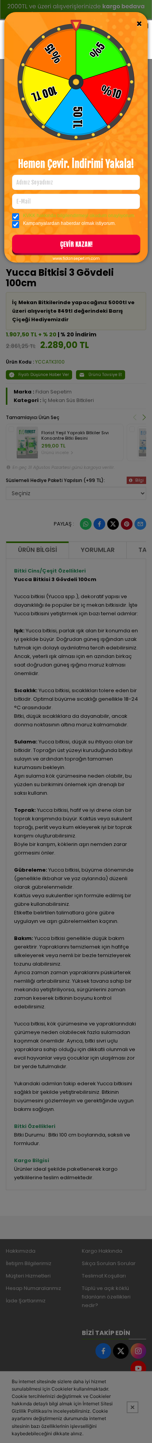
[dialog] (76, 721)
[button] (76, 245)
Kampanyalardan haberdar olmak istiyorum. (69, 223)
